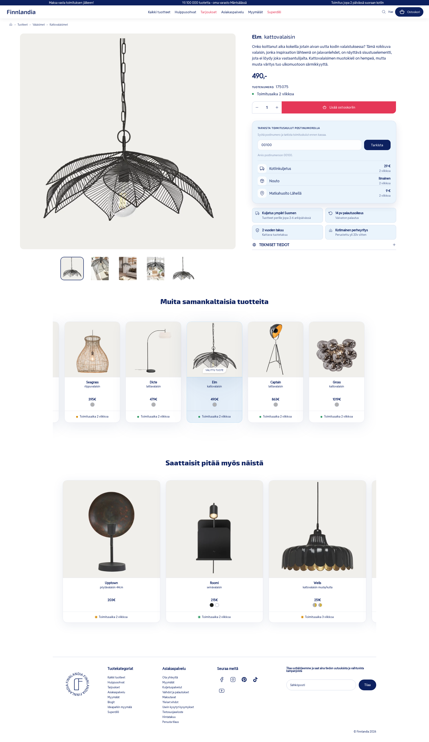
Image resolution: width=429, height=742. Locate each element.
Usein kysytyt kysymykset (178, 707)
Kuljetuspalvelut (172, 687)
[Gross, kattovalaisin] (337, 349)
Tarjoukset (209, 12)
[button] (387, 12)
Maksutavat (169, 697)
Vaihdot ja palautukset (175, 692)
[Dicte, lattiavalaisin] (153, 349)
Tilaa (367, 685)
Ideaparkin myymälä (120, 707)
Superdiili (274, 12)
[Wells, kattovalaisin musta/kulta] (317, 529)
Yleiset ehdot (170, 702)
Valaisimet (39, 24)
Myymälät (255, 12)
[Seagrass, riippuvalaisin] (92, 349)
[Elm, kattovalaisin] (214, 349)
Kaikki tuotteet (159, 12)
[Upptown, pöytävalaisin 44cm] (111, 529)
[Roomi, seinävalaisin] (214, 529)
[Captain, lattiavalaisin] (275, 349)
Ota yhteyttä (170, 677)
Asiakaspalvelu (232, 12)
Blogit (111, 702)
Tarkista (377, 145)
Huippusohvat (185, 12)
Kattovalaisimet (59, 24)
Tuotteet (23, 24)
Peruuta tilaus (170, 722)
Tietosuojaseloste (172, 712)
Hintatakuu (169, 717)
